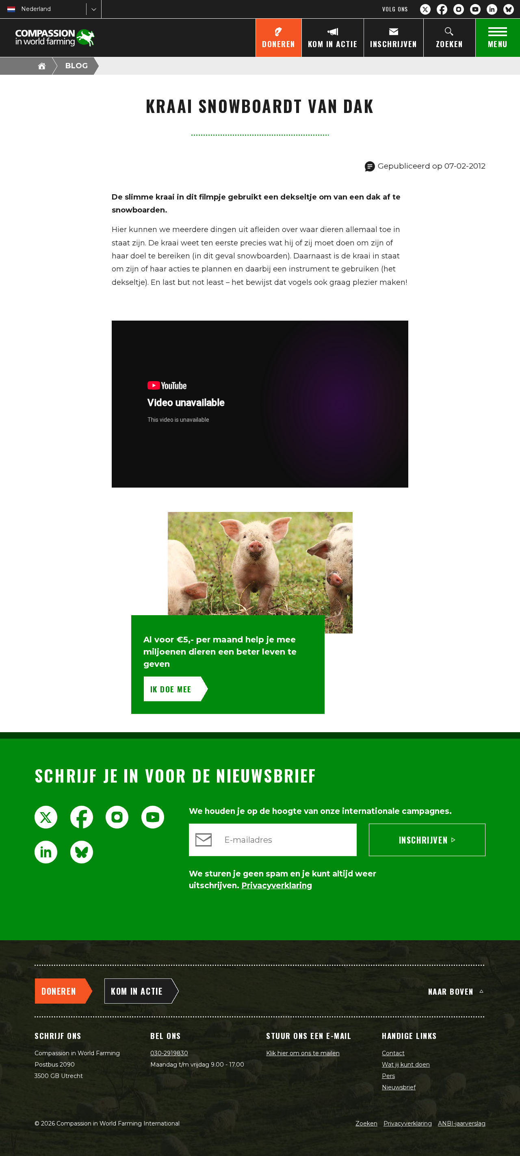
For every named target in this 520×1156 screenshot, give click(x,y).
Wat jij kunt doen (406, 1064)
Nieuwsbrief (399, 1087)
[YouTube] (475, 9)
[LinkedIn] (492, 9)
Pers (388, 1076)
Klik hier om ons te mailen (303, 1053)
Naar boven (451, 991)
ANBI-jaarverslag (461, 1123)
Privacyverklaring (408, 1123)
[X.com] (425, 9)
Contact (393, 1053)
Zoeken (366, 1123)
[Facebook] (442, 9)
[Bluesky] (508, 9)
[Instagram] (458, 9)
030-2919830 (169, 1053)
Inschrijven (423, 840)
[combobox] (22, 9)
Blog (76, 65)
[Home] (42, 65)
